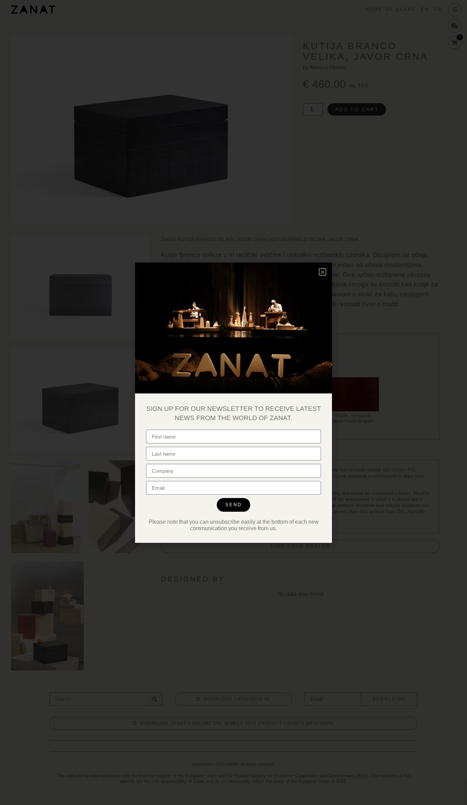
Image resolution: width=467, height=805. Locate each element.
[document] (233, 402)
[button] (322, 271)
